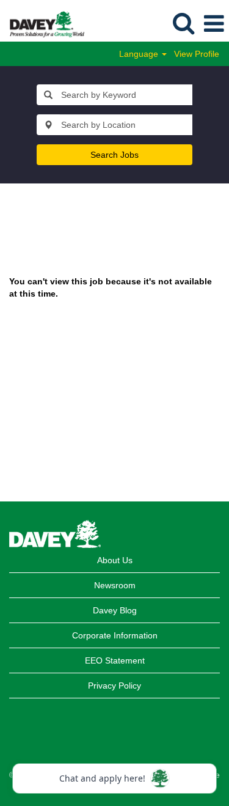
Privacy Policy (114, 685)
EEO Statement (115, 660)
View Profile (196, 54)
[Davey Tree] (42, 23)
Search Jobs (114, 155)
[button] (213, 23)
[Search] (183, 23)
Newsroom (115, 585)
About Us (115, 560)
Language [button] (140, 54)
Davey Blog (115, 610)
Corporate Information (115, 635)
